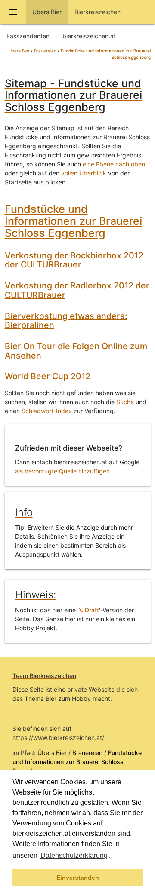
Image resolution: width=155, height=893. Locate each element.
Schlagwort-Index (47, 410)
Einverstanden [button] (77, 877)
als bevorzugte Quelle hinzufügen (62, 471)
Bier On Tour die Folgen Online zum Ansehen (76, 351)
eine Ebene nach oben (114, 164)
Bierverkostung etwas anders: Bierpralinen (66, 321)
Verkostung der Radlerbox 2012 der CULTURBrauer (77, 290)
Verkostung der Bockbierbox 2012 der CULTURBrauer (74, 260)
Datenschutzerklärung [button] (74, 855)
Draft (91, 610)
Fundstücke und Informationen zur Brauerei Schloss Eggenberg (73, 221)
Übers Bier (19, 51)
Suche (125, 401)
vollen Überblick (83, 173)
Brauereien (45, 51)
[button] (113, 856)
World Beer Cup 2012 (47, 376)
